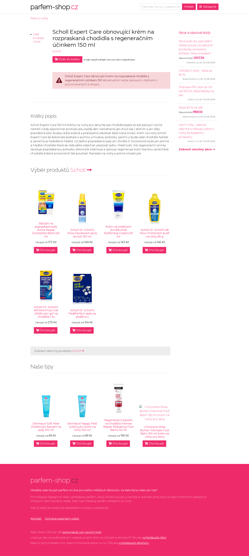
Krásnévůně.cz (191, 79)
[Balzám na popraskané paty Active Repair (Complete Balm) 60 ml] (46, 202)
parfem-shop (54, 7)
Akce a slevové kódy (195, 33)
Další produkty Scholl (38, 38)
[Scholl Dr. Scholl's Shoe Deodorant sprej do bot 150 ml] (82, 209)
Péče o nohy (39, 18)
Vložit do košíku (69, 59)
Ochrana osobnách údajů (62, 518)
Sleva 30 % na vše (191, 107)
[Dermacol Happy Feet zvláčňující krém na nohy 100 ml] (82, 406)
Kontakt (36, 518)
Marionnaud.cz (191, 116)
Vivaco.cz (193, 99)
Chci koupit (47, 250)
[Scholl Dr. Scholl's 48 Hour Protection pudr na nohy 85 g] (154, 209)
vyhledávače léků (154, 537)
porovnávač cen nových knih (82, 532)
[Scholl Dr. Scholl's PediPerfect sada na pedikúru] (82, 289)
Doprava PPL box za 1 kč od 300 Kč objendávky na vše (196, 91)
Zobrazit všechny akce (196, 149)
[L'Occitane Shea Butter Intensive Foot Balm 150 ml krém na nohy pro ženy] (154, 413)
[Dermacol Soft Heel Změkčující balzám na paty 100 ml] (46, 406)
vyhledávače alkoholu (134, 543)
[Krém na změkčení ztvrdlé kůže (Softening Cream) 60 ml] (118, 205)
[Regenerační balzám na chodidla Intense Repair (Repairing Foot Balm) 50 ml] (118, 399)
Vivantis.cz (192, 62)
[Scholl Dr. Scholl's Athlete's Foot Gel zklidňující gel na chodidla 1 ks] (46, 286)
